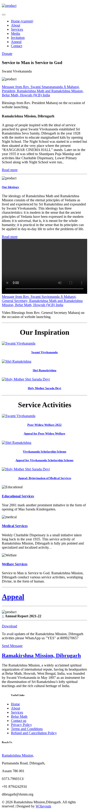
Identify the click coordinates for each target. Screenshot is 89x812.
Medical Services (15, 526)
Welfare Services (14, 564)
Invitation (18, 38)
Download (9, 626)
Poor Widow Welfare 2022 (44, 424)
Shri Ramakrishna (44, 370)
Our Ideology (10, 187)
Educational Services (18, 496)
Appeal (16, 42)
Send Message (12, 646)
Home (22, 21)
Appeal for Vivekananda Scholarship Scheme (44, 460)
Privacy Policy (21, 725)
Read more (10, 170)
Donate (7, 54)
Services (17, 29)
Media (15, 33)
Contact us (18, 721)
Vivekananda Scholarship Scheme (44, 451)
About (15, 25)
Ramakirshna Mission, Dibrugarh (41, 655)
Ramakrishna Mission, (18, 755)
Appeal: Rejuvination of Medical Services (44, 478)
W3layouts (43, 806)
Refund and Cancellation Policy (34, 733)
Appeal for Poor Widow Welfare (44, 433)
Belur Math (19, 716)
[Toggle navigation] (3, 14)
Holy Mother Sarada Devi (44, 388)
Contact (16, 46)
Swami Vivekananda (44, 352)
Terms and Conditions (27, 729)
